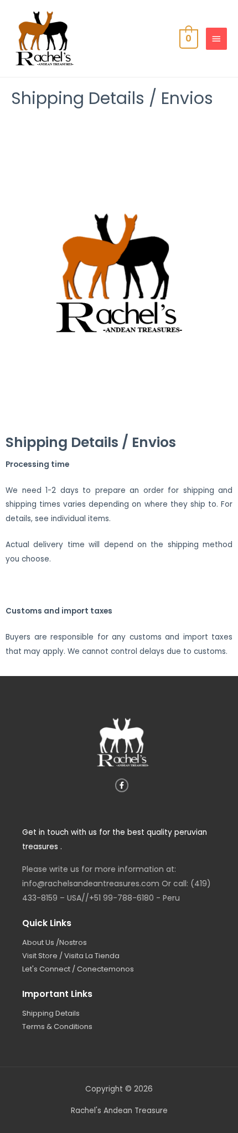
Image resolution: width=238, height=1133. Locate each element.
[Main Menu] (216, 39)
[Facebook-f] (122, 785)
